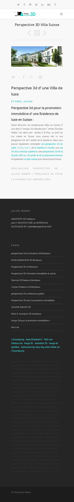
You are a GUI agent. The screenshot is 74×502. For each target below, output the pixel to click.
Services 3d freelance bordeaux (25, 280)
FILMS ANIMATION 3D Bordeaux (26, 260)
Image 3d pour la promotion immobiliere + (30, 320)
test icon (15, 327)
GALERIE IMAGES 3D (21, 307)
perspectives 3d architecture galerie (27, 293)
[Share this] (24, 77)
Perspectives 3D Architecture (24, 267)
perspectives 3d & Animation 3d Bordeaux (30, 253)
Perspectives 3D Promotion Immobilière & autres (33, 273)
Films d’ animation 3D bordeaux (26, 314)
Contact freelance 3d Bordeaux (25, 287)
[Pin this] (39, 77)
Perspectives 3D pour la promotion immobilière (32, 300)
